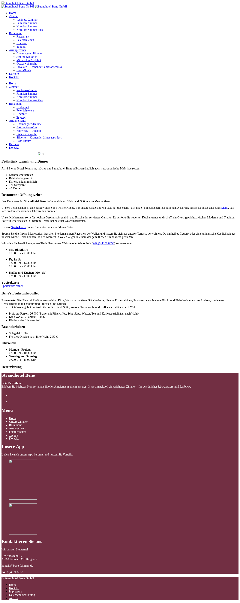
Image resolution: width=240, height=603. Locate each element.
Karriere (14, 73)
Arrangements (17, 50)
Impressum (15, 591)
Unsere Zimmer (18, 421)
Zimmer (13, 16)
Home (12, 12)
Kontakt (14, 77)
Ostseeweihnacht (26, 63)
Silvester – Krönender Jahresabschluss (39, 67)
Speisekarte (18, 227)
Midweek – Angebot (28, 60)
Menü (224, 207)
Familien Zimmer (26, 23)
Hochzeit (21, 43)
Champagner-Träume (29, 53)
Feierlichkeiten (25, 39)
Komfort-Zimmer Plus (29, 29)
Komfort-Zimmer (26, 26)
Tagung (21, 46)
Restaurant (15, 33)
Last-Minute (23, 70)
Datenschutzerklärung (22, 594)
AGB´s (13, 598)
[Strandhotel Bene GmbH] (18, 3)
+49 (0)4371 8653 (103, 243)
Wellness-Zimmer (26, 19)
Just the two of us (26, 56)
